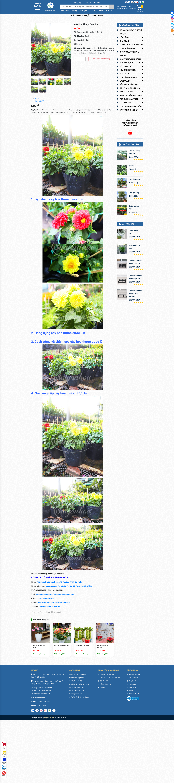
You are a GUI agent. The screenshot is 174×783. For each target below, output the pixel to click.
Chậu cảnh (125, 41)
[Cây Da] (122, 170)
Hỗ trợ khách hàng (106, 684)
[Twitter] (129, 2)
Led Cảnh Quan (4, 755)
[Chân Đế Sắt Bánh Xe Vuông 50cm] (122, 264)
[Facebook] (172, 12)
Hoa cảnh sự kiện (128, 70)
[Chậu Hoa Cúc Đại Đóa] (122, 210)
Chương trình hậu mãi (107, 674)
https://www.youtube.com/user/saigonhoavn (54, 602)
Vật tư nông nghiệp (129, 110)
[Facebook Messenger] (172, 15)
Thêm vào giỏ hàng (102, 59)
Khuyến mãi (132, 681)
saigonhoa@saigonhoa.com (64, 594)
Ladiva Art (125, 81)
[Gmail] (172, 21)
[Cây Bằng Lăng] (122, 183)
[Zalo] (140, 2)
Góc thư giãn (104, 681)
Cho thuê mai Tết (76, 681)
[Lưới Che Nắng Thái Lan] (122, 155)
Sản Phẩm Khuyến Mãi (130, 88)
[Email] (134, 2)
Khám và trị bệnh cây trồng (80, 684)
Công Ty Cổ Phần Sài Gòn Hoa (50, 606)
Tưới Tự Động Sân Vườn (131, 106)
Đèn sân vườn (126, 63)
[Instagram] (132, 2)
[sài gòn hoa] (50, 7)
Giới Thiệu (65, 11)
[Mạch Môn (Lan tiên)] (122, 249)
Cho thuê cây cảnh (77, 677)
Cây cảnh (124, 37)
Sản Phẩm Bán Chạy (129, 84)
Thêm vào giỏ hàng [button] (39, 654)
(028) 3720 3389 (39, 698)
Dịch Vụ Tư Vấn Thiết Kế (130, 59)
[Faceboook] (126, 2)
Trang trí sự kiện (76, 694)
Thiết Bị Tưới (4, 763)
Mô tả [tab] (37, 99)
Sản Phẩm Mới (126, 92)
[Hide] (173, 34)
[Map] (143, 2)
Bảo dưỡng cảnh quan (78, 674)
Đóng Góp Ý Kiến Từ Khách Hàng (110, 677)
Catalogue (83, 11)
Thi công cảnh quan (77, 687)
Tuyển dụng (132, 687)
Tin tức (100, 11)
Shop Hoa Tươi (4, 747)
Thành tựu (132, 684)
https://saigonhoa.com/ (46, 598)
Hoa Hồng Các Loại (128, 77)
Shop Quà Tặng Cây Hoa (131, 95)
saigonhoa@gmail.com (44, 594)
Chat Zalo (4, 769)
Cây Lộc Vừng (134, 193)
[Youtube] (137, 2)
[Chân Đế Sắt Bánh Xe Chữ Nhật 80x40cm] (122, 294)
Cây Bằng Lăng (134, 179)
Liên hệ (74, 11)
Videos (131, 690)
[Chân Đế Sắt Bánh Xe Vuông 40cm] (122, 279)
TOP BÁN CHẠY (126, 103)
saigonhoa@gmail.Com (41, 701)
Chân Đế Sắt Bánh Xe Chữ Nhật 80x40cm (135, 293)
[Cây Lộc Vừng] (122, 196)
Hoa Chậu (124, 74)
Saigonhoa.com (49, 717)
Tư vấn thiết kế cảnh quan (80, 697)
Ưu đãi (92, 11)
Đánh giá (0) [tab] (39, 101)
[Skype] (172, 24)
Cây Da (131, 166)
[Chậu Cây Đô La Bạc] (122, 234)
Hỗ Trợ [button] (108, 11)
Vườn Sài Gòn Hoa (134, 694)
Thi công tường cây (77, 690)
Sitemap (102, 687)
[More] (172, 30)
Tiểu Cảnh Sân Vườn (129, 99)
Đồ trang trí (125, 66)
